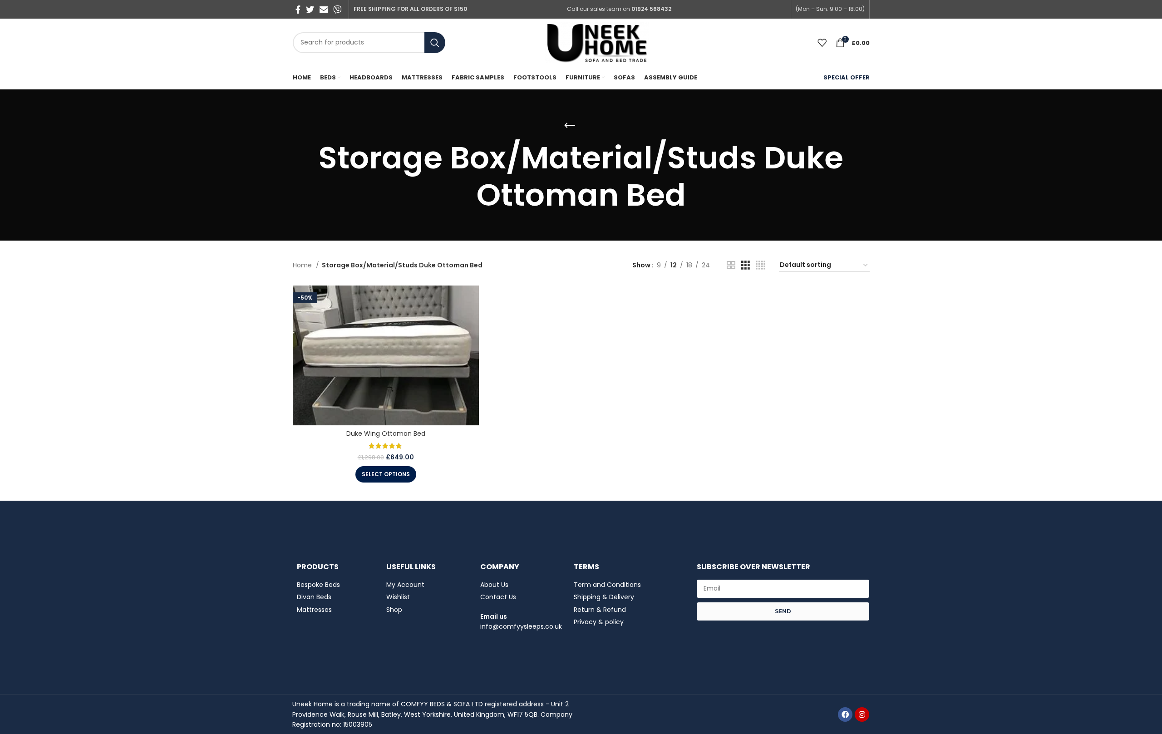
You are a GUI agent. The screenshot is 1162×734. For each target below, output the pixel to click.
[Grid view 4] (760, 265)
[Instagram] (862, 714)
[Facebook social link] (298, 9)
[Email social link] (323, 9)
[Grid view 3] (745, 265)
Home (303, 265)
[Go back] (569, 126)
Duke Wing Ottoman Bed (385, 433)
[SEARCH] (434, 42)
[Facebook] (845, 714)
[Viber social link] (337, 9)
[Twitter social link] (310, 9)
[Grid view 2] (731, 265)
